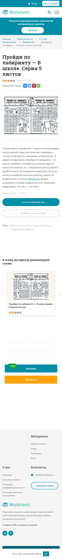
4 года (36, 225)
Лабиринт (29, 229)
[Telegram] (29, 86)
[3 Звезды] (8, 80)
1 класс (21, 225)
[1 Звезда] (3, 80)
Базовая (31, 368)
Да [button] (46, 554)
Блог (33, 458)
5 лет (48, 225)
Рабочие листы (38, 443)
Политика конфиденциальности (13, 486)
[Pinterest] (34, 86)
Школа (13, 225)
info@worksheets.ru (45, 474)
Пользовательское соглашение (12, 494)
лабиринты (33, 178)
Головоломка (16, 229)
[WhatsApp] (38, 86)
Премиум (33, 30)
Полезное (36, 453)
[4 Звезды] (11, 80)
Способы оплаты (11, 479)
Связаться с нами (44, 485)
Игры (29, 225)
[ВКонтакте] (25, 86)
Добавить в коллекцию (33, 213)
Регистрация (51, 3)
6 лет (42, 225)
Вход (34, 3)
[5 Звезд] (14, 80)
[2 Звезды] (6, 80)
